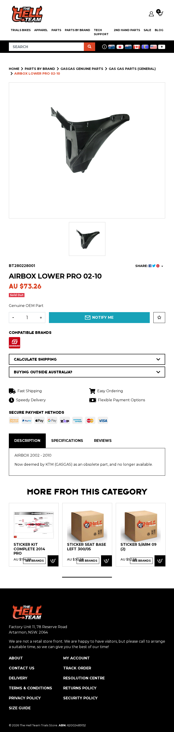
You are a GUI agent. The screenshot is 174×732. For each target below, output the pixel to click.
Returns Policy (80, 688)
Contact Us (21, 668)
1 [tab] (87, 577)
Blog (159, 30)
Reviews (103, 440)
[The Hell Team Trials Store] (26, 14)
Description (27, 440)
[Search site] (89, 46)
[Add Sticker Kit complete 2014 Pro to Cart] (53, 560)
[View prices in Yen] (120, 46)
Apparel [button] (41, 30)
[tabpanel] (33, 534)
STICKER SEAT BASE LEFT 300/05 (86, 546)
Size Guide (20, 708)
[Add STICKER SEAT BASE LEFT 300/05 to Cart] (106, 560)
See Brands (34, 560)
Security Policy (80, 698)
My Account (76, 658)
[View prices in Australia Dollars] (111, 46)
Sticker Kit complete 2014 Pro (29, 549)
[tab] (27, 440)
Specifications (67, 440)
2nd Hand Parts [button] (127, 30)
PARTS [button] (56, 30)
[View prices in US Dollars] (153, 46)
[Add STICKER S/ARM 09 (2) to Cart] (160, 560)
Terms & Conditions (30, 688)
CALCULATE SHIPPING (35, 359)
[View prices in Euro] (145, 46)
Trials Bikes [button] (21, 30)
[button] (159, 317)
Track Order (77, 668)
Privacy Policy (25, 698)
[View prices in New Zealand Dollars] (128, 46)
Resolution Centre (84, 678)
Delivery (18, 678)
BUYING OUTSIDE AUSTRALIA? (43, 372)
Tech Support (101, 32)
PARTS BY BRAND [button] (77, 30)
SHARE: (142, 266)
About (16, 658)
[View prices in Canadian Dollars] (136, 46)
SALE (147, 30)
